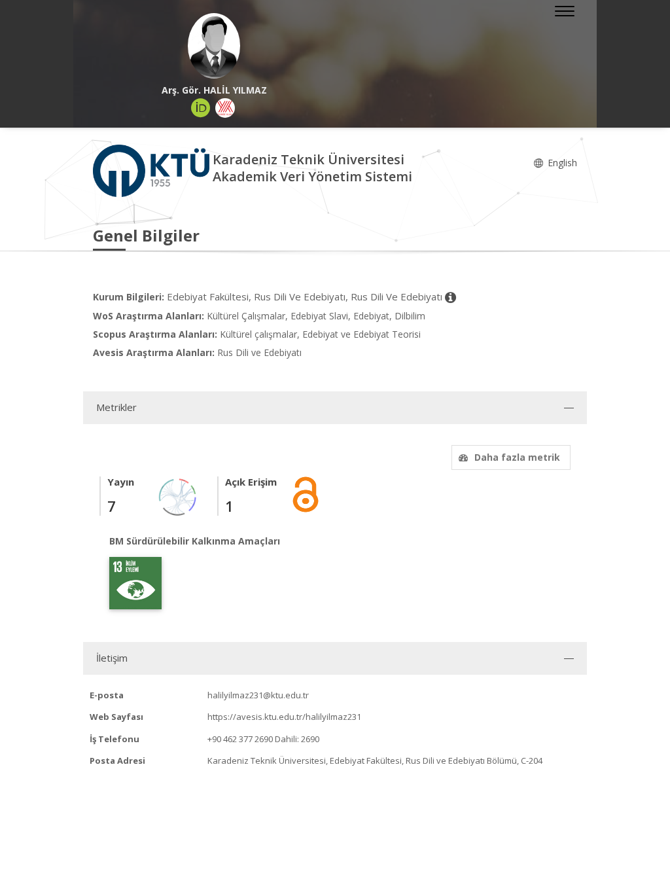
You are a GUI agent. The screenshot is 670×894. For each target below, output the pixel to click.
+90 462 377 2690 (240, 739)
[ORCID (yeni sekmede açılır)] (201, 108)
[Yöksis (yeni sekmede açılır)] (225, 108)
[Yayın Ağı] (178, 496)
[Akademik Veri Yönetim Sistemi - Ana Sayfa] (153, 170)
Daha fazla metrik (517, 457)
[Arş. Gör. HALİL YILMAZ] (214, 46)
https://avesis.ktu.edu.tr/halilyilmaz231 (284, 717)
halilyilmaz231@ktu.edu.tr (258, 695)
